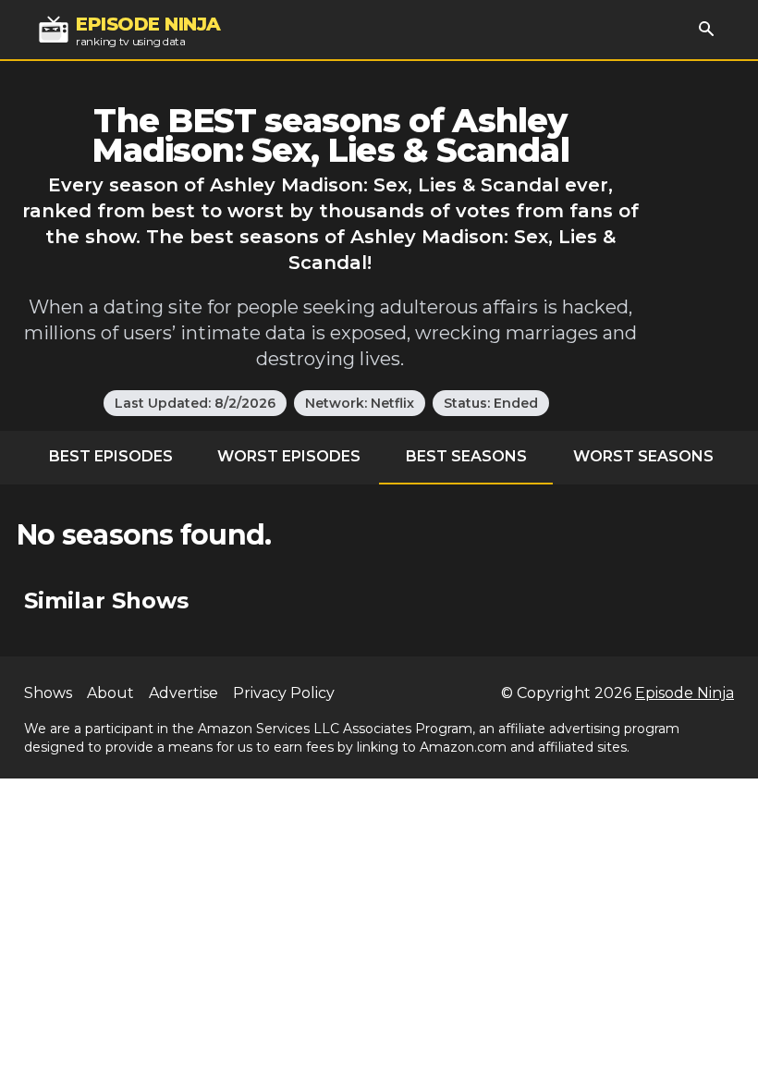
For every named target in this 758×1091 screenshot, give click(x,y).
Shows (48, 693)
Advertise (183, 693)
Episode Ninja (684, 693)
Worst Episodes (289, 456)
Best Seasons (466, 456)
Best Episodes (111, 456)
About (110, 693)
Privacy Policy (284, 693)
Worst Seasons (643, 456)
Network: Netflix (359, 403)
